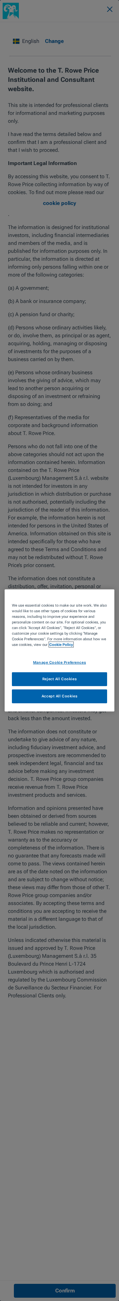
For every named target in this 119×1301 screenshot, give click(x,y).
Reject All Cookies (59, 679)
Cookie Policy (61, 644)
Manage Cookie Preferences (59, 662)
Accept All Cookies (59, 696)
